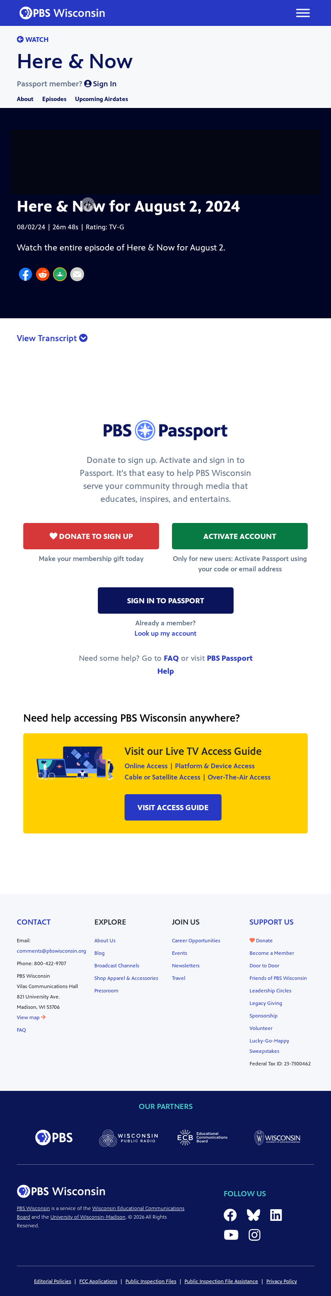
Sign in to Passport (165, 600)
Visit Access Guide (173, 807)
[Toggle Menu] (303, 13)
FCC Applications (98, 1281)
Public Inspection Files (150, 1281)
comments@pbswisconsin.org (51, 951)
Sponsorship (264, 1016)
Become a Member (272, 953)
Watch (36, 39)
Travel (178, 978)
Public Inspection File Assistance (221, 1281)
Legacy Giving (266, 1003)
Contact (34, 922)
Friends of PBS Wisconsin (278, 978)
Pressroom (106, 991)
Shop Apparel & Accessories (126, 978)
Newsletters (186, 966)
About (25, 99)
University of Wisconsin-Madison (87, 1217)
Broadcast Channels (116, 966)
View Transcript (48, 338)
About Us (105, 941)
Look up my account (165, 633)
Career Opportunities (196, 941)
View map (29, 1017)
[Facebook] (25, 275)
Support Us (272, 922)
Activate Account (239, 536)
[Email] (77, 275)
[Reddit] (42, 275)
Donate (264, 941)
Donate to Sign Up (95, 536)
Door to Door (264, 966)
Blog (99, 953)
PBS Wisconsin (33, 1208)
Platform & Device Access (215, 766)
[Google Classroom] (60, 275)
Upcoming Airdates (101, 99)
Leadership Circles (270, 991)
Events (179, 953)
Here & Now (75, 61)
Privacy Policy (281, 1281)
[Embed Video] (88, 205)
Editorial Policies (52, 1281)
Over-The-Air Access (239, 777)
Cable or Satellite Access (162, 777)
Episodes (54, 99)
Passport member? (67, 84)
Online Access (146, 766)
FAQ (171, 658)
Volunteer (261, 1028)
